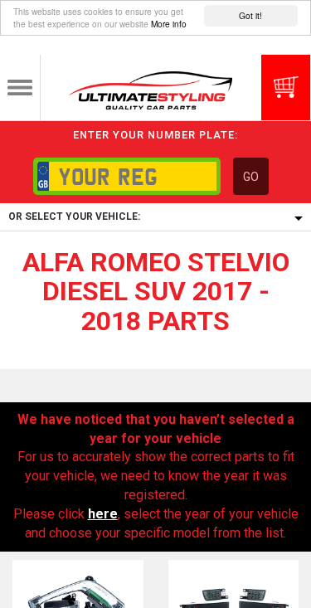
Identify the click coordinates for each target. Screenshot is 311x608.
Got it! (250, 15)
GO (251, 176)
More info (169, 23)
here (103, 514)
